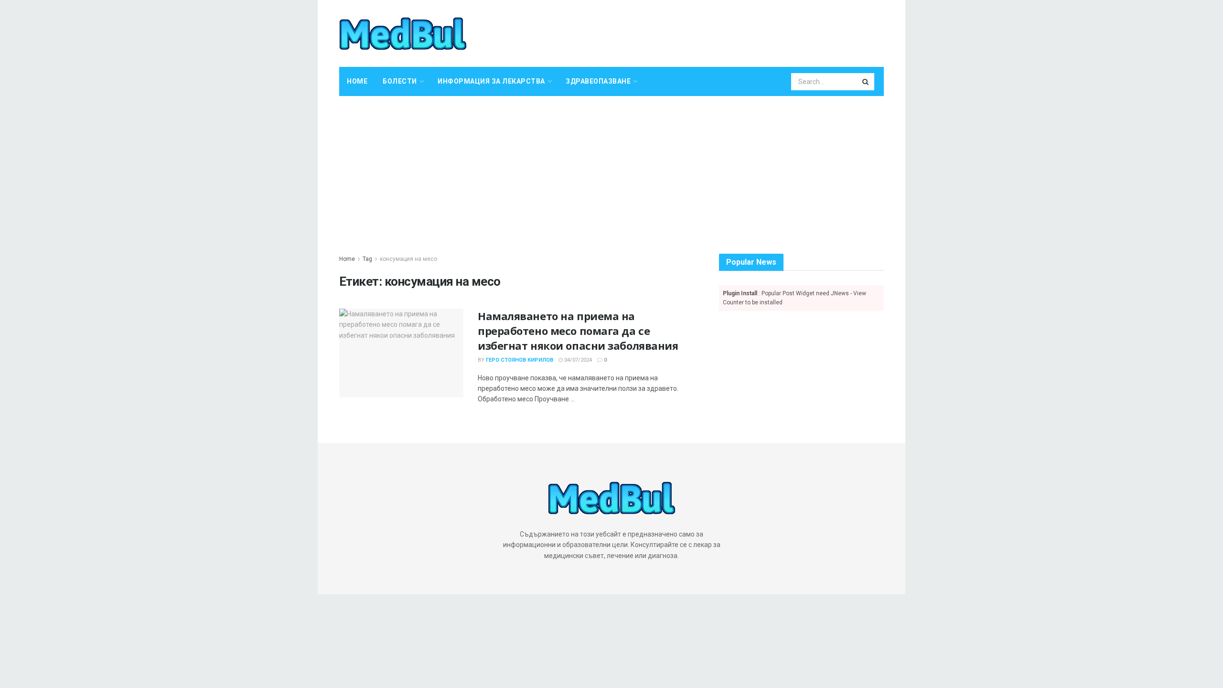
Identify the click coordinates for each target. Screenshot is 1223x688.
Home (357, 81)
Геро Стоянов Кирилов (519, 360)
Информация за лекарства (491, 81)
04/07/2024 (577, 360)
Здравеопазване (598, 81)
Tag (367, 259)
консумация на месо (408, 259)
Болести (400, 81)
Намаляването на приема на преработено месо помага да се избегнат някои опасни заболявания (578, 331)
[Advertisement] (611, 168)
